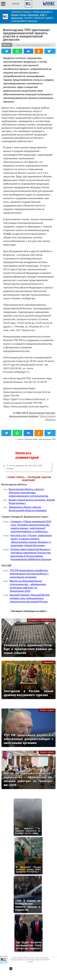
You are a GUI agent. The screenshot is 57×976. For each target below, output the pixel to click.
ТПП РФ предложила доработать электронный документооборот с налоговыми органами (29, 574)
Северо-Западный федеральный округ (32, 45)
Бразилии (33, 15)
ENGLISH (15, 4)
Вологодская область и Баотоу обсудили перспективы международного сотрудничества (28, 493)
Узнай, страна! (47, 710)
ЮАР (42, 15)
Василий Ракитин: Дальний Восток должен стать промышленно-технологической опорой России (30, 598)
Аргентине (17, 18)
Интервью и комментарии (41, 620)
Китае (23, 15)
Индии (15, 15)
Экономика (48, 662)
